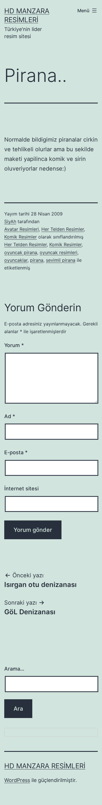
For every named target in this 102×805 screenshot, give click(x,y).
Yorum (14, 345)
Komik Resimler (20, 237)
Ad (9, 416)
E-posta (15, 452)
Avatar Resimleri (21, 229)
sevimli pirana (60, 260)
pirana (36, 260)
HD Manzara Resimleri (44, 766)
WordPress (17, 780)
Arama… (14, 669)
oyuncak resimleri (58, 252)
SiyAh (10, 221)
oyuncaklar (15, 260)
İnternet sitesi (21, 488)
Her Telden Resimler (62, 229)
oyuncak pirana (20, 252)
